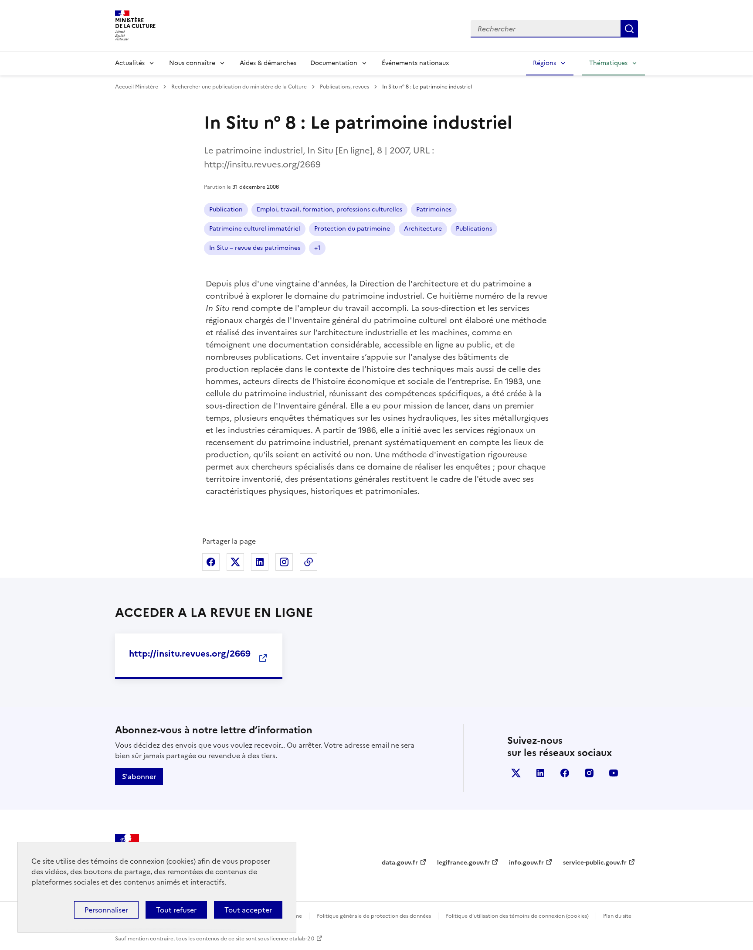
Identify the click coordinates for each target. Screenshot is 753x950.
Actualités (130, 63)
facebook (564, 773)
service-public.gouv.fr (595, 862)
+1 (317, 247)
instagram (589, 773)
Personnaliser (106, 910)
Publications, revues (345, 87)
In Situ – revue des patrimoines (254, 247)
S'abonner (139, 776)
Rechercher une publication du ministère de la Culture (239, 87)
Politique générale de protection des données (373, 916)
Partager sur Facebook (211, 562)
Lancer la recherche (629, 28)
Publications (474, 228)
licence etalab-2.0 (292, 939)
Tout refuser (176, 910)
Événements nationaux (415, 63)
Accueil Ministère (137, 87)
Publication (226, 209)
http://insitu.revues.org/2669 (190, 653)
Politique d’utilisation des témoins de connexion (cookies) (517, 916)
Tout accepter (248, 910)
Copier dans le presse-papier (308, 562)
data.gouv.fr (400, 862)
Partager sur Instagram (284, 562)
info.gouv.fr (526, 862)
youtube (613, 773)
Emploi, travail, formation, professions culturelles (329, 209)
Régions (544, 63)
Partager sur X (235, 562)
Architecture (423, 228)
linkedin (540, 773)
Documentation (333, 63)
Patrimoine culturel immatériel (254, 228)
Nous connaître (192, 63)
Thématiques (608, 63)
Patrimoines (433, 209)
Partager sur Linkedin (259, 562)
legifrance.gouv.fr (463, 862)
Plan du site (617, 916)
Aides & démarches (268, 63)
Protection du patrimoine (352, 228)
